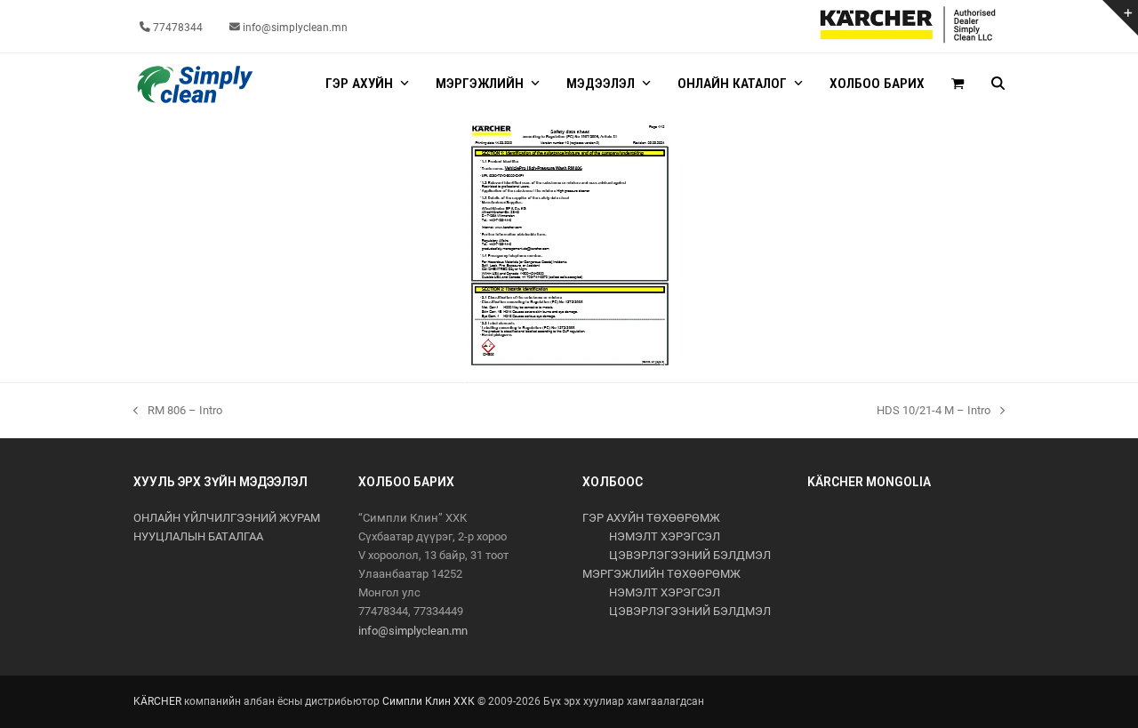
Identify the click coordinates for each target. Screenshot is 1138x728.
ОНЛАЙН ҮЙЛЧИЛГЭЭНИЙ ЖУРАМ (226, 517)
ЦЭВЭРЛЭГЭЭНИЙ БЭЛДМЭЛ (690, 555)
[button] (957, 84)
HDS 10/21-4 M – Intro (933, 412)
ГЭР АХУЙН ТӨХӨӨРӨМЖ (651, 517)
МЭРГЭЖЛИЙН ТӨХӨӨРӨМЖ (661, 573)
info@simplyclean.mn (413, 630)
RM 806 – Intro (177, 412)
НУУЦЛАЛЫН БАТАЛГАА (198, 536)
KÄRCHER (157, 701)
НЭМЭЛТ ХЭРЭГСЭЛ (664, 536)
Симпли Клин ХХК (428, 701)
